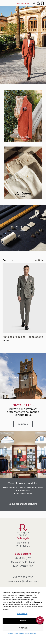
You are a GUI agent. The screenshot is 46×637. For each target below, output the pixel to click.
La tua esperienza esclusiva (23, 504)
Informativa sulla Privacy (27, 634)
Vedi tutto (39, 260)
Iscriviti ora (23, 424)
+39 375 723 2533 (23, 577)
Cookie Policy (13, 634)
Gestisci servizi (22, 614)
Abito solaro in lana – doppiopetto (23, 336)
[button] (43, 302)
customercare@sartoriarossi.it (23, 581)
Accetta (23, 621)
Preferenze (23, 628)
